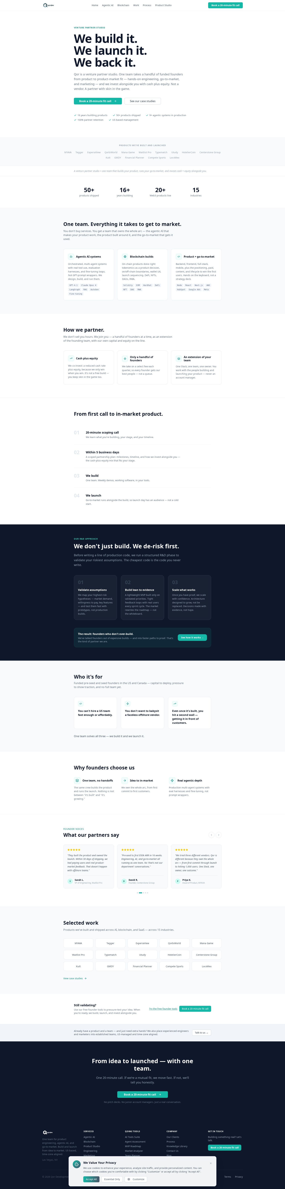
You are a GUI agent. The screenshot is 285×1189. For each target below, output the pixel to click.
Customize (138, 1179)
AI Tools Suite (132, 1137)
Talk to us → (201, 1032)
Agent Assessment (135, 1141)
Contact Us (172, 1150)
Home (95, 5)
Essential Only (112, 1179)
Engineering (90, 1150)
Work (136, 5)
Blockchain (123, 5)
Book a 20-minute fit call (225, 5)
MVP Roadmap (133, 1146)
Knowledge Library (177, 1146)
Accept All (91, 1179)
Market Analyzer (134, 1150)
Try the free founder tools (163, 1008)
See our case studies (143, 101)
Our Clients (173, 1137)
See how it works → (192, 637)
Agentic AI (107, 5)
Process (147, 5)
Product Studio (163, 5)
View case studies (73, 978)
